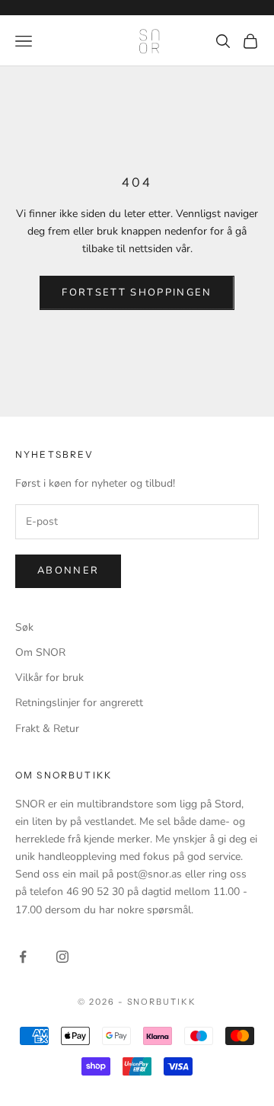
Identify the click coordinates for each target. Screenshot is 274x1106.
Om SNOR (40, 652)
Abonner (68, 570)
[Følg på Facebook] (22, 956)
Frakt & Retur (47, 728)
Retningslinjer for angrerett (79, 702)
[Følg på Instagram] (62, 956)
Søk (24, 627)
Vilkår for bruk (49, 677)
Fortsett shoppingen (137, 292)
